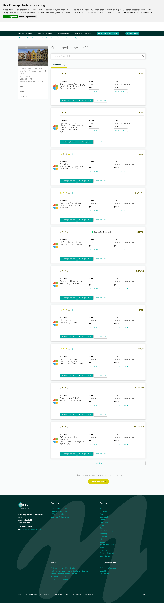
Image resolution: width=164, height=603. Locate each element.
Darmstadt (104, 517)
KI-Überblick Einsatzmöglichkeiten (69, 321)
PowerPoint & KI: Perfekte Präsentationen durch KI (71, 399)
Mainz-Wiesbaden (107, 545)
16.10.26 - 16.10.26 (121, 327)
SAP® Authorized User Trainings (63, 568)
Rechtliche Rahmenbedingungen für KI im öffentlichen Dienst (72, 166)
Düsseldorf (104, 522)
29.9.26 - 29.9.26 (120, 130)
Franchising (104, 574)
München (103, 548)
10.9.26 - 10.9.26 (120, 171)
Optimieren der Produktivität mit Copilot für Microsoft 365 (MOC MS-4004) (72, 86)
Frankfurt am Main (107, 531)
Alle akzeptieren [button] (10, 17)
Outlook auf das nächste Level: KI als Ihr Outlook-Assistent (70, 205)
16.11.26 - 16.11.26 (121, 405)
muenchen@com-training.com (30, 529)
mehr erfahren (100, 100)
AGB (68, 594)
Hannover (104, 536)
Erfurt (102, 525)
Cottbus (103, 514)
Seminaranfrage (97, 481)
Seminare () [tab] (59, 65)
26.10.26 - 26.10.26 (121, 366)
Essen (102, 528)
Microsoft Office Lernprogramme (64, 574)
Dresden (103, 520)
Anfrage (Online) (86, 100)
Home (22, 86)
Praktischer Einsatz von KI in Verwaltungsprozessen (72, 282)
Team (22, 91)
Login (144, 594)
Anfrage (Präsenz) (69, 100)
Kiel (101, 539)
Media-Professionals (45, 33)
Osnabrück (31, 38)
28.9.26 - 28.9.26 (120, 91)
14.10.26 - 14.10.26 (121, 288)
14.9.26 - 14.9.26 (120, 210)
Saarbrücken (105, 556)
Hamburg (103, 534)
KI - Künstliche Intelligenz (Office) (73, 38)
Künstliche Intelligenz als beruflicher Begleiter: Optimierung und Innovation (72, 361)
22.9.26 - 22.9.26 (120, 249)
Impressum (77, 594)
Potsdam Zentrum (107, 553)
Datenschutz (58, 594)
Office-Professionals (25, 33)
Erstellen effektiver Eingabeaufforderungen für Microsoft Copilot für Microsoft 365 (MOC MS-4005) (71, 127)
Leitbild (103, 571)
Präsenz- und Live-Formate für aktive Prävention (70, 571)
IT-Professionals (63, 33)
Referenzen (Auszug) (108, 568)
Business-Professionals (83, 33)
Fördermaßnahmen (58, 576)
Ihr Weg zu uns (25, 96)
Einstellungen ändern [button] (27, 17)
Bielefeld (103, 511)
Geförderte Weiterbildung (109, 33)
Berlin (102, 509)
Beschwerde (89, 594)
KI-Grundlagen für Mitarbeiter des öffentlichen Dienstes (73, 243)
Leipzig (102, 542)
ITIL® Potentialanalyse (60, 579)
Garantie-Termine (132, 33)
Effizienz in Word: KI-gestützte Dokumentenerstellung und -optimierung (72, 440)
